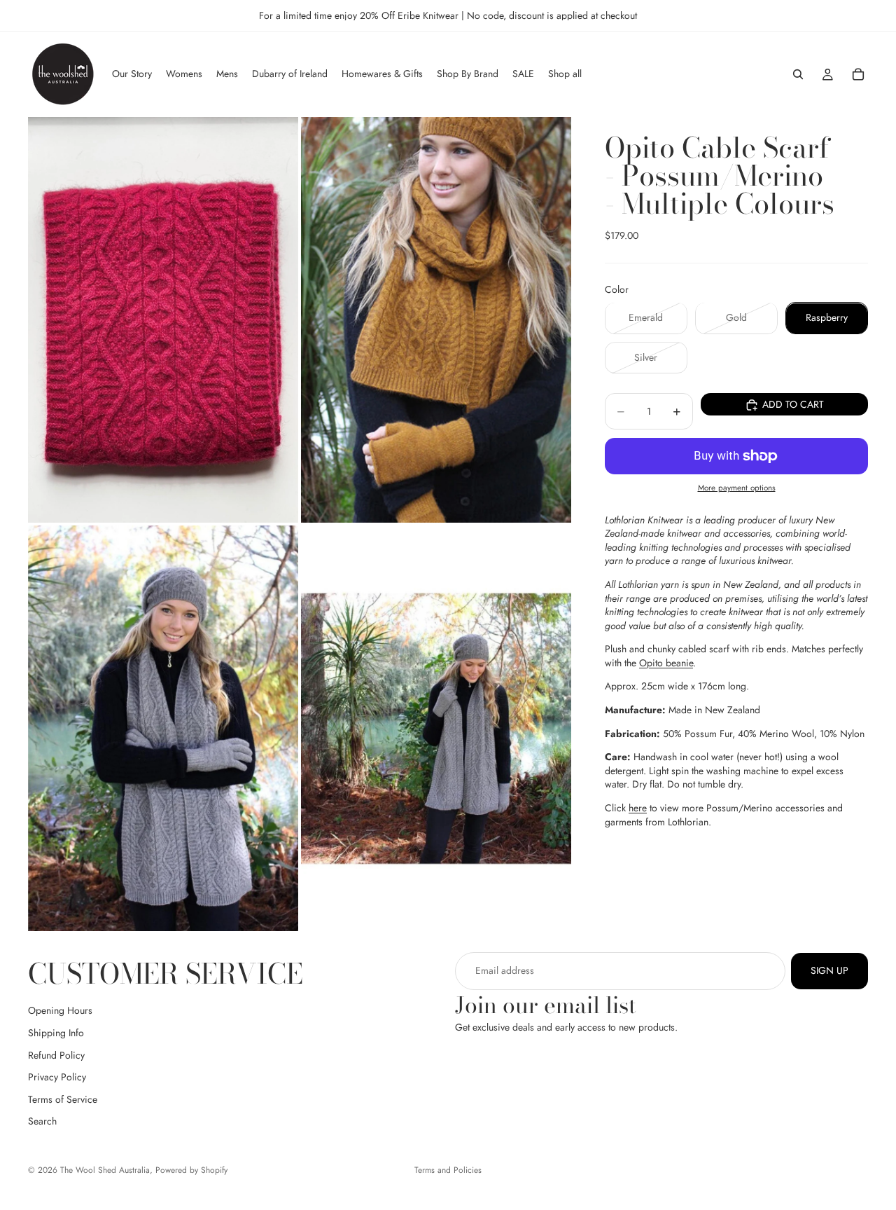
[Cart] (858, 74)
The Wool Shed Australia (105, 1170)
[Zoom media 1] (163, 320)
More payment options (737, 488)
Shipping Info (56, 1033)
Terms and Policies (448, 1170)
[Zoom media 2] (436, 320)
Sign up (829, 970)
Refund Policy (56, 1055)
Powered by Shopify (191, 1170)
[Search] (798, 74)
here (638, 808)
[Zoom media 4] (436, 728)
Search (42, 1122)
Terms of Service (62, 1099)
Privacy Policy (57, 1078)
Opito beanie (666, 663)
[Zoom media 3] (163, 728)
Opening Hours (60, 1011)
